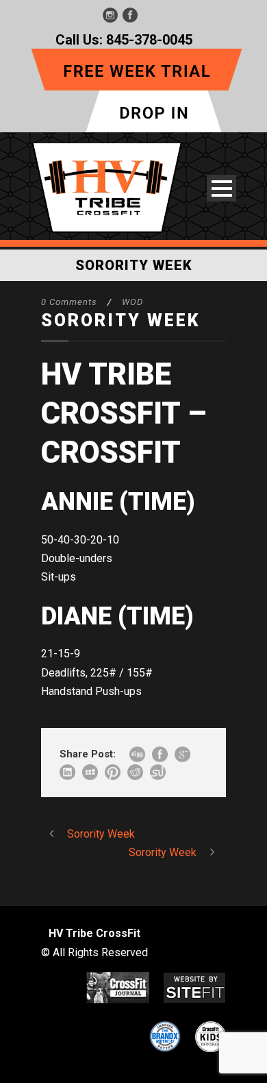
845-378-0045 (149, 40)
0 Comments (69, 302)
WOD (132, 302)
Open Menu (221, 188)
